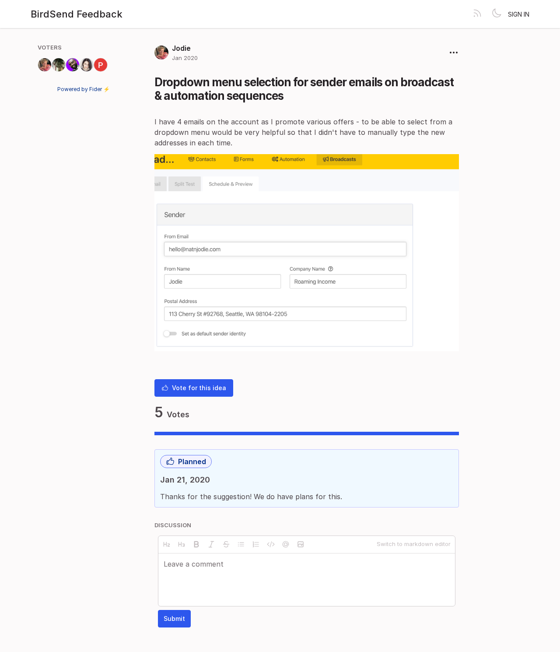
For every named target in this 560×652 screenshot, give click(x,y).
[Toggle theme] (496, 14)
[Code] (270, 544)
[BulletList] (241, 544)
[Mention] (285, 544)
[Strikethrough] (226, 544)
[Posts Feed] (477, 14)
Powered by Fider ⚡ (83, 89)
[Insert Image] (300, 544)
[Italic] (211, 544)
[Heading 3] (181, 544)
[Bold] (196, 544)
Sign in (518, 14)
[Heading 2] (166, 544)
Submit (174, 618)
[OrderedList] (255, 544)
